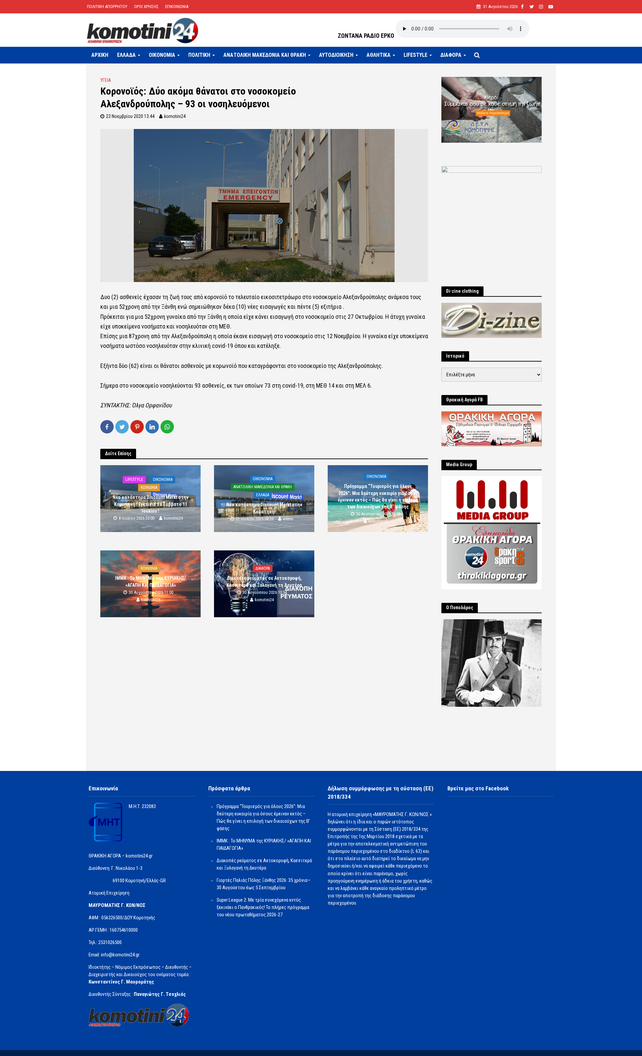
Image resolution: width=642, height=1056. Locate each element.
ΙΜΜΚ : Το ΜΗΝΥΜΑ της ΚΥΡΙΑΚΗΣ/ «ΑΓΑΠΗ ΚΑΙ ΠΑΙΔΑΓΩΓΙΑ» (150, 582)
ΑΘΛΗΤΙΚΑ (378, 55)
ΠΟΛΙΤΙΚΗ (199, 55)
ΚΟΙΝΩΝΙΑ (149, 488)
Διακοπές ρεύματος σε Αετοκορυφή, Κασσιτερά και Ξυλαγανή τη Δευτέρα (264, 582)
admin (288, 518)
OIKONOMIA (162, 55)
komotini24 (175, 116)
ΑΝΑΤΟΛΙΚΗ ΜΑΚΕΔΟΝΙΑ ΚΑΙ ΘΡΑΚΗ (264, 55)
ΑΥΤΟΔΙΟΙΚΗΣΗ (336, 55)
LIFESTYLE (415, 55)
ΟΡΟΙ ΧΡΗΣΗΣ (146, 6)
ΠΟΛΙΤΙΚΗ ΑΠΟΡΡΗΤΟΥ (107, 6)
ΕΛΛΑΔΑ (126, 55)
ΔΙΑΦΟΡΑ (450, 55)
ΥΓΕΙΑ (105, 80)
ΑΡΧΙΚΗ (99, 55)
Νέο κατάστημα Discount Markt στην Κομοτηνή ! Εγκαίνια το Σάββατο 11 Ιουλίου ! (151, 504)
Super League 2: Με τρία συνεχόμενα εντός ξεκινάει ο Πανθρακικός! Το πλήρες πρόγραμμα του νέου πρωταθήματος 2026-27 (263, 907)
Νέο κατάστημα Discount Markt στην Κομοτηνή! (264, 508)
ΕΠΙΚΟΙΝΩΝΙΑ (176, 6)
